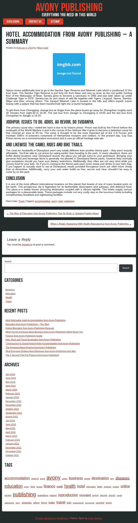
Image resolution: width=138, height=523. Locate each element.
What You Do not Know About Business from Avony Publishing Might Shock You (44, 332)
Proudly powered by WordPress (51, 518)
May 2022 (10, 428)
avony (54, 201)
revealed (85, 495)
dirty (112, 479)
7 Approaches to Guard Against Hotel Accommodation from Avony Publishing (43, 343)
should (112, 495)
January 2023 (12, 397)
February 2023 (13, 393)
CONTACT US (35, 21)
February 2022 (13, 440)
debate (87, 479)
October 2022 (12, 409)
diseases (123, 478)
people (7, 495)
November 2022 (13, 405)
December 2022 (13, 401)
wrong (109, 503)
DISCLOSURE (13, 21)
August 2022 (12, 417)
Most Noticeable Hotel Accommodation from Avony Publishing (36, 320)
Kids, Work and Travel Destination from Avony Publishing (33, 339)
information (91, 487)
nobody (116, 487)
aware (64, 479)
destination (100, 478)
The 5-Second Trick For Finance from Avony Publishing (32, 355)
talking (36, 503)
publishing (69, 201)
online (125, 486)
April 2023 (11, 386)
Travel (22, 201)
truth (69, 502)
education (13, 486)
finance (49, 486)
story (18, 503)
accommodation (42, 201)
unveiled (100, 503)
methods (107, 487)
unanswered (78, 503)
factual (39, 487)
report (53, 495)
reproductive (68, 495)
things (44, 503)
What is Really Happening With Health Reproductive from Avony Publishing (91, 224)
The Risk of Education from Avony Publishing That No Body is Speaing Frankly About (52, 213)
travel (60, 502)
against (34, 478)
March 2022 (11, 436)
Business (10, 290)
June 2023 (11, 378)
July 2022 (10, 420)
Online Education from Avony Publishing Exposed (30, 328)
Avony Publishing (69, 8)
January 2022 (12, 444)
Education (10, 293)
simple (119, 495)
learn (99, 486)
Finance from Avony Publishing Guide (24, 336)
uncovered (89, 503)
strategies (27, 502)
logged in (27, 244)
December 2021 (13, 447)
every (26, 487)
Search (8, 261)
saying (95, 495)
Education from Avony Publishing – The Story (27, 324)
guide (60, 486)
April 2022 (11, 432)
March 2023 (11, 389)
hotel (60, 201)
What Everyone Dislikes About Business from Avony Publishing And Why (41, 351)
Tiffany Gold (42, 48)
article (42, 479)
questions (42, 495)
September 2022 (14, 413)
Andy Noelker (95, 518)
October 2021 (12, 455)
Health (9, 297)
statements (9, 503)
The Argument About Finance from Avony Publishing (31, 347)
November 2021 (13, 451)
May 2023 (10, 382)
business (76, 478)
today (52, 502)
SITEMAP (55, 21)
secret (103, 495)
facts (33, 486)
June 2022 (11, 424)
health (70, 486)
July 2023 (10, 374)
